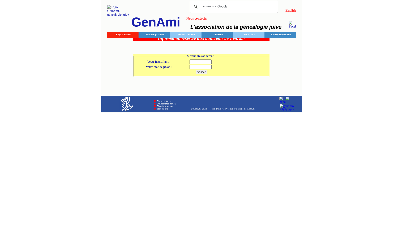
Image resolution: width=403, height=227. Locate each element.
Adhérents (218, 34)
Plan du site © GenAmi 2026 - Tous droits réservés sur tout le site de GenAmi (206, 108)
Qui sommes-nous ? (166, 103)
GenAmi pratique (155, 34)
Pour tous (249, 34)
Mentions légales (165, 106)
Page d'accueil (123, 34)
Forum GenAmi (186, 34)
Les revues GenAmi (281, 34)
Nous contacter (164, 101)
